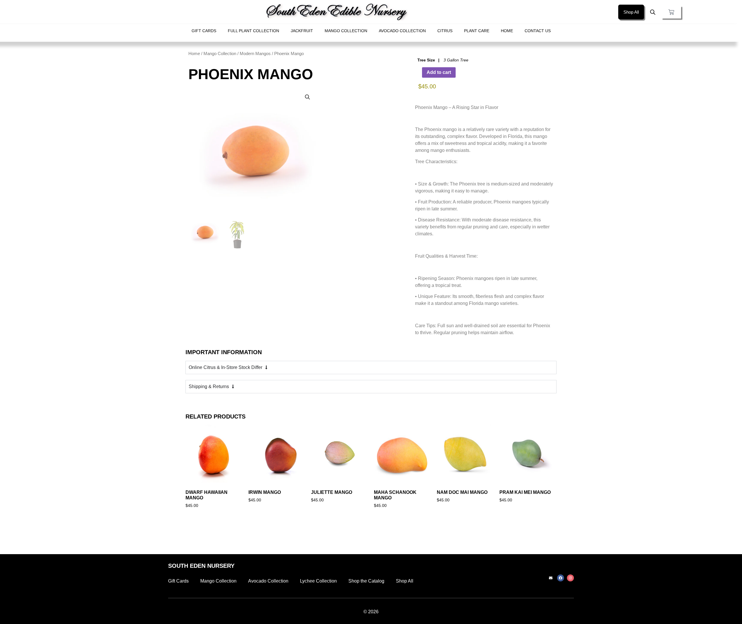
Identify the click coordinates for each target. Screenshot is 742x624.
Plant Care (476, 30)
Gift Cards (204, 30)
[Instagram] (570, 577)
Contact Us (538, 30)
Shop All (404, 580)
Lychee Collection (318, 580)
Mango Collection (346, 30)
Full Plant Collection (253, 30)
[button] (307, 97)
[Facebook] (560, 577)
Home (507, 30)
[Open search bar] (653, 12)
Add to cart (439, 72)
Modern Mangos (255, 53)
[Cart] (671, 12)
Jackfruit (302, 30)
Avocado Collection (402, 30)
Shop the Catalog (366, 580)
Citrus (444, 30)
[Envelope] (550, 577)
